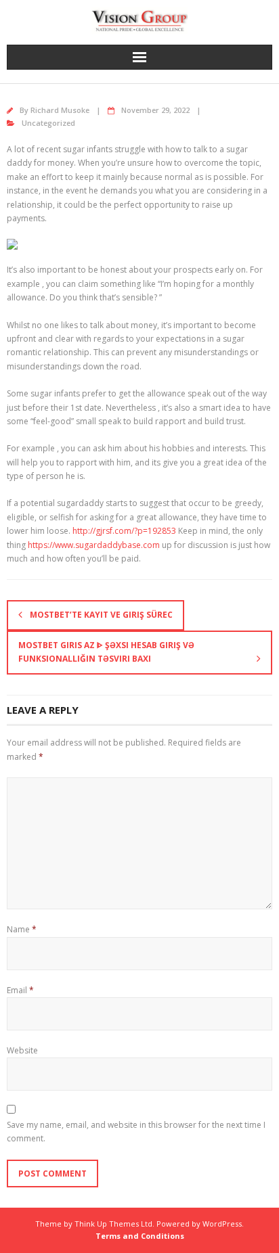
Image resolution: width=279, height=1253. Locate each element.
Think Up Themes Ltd (113, 1223)
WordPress (222, 1223)
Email (20, 990)
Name (22, 929)
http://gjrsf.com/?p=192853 (124, 531)
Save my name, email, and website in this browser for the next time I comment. (136, 1131)
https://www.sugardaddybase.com (94, 545)
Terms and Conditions (139, 1236)
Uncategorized (48, 123)
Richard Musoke (59, 110)
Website (22, 1050)
